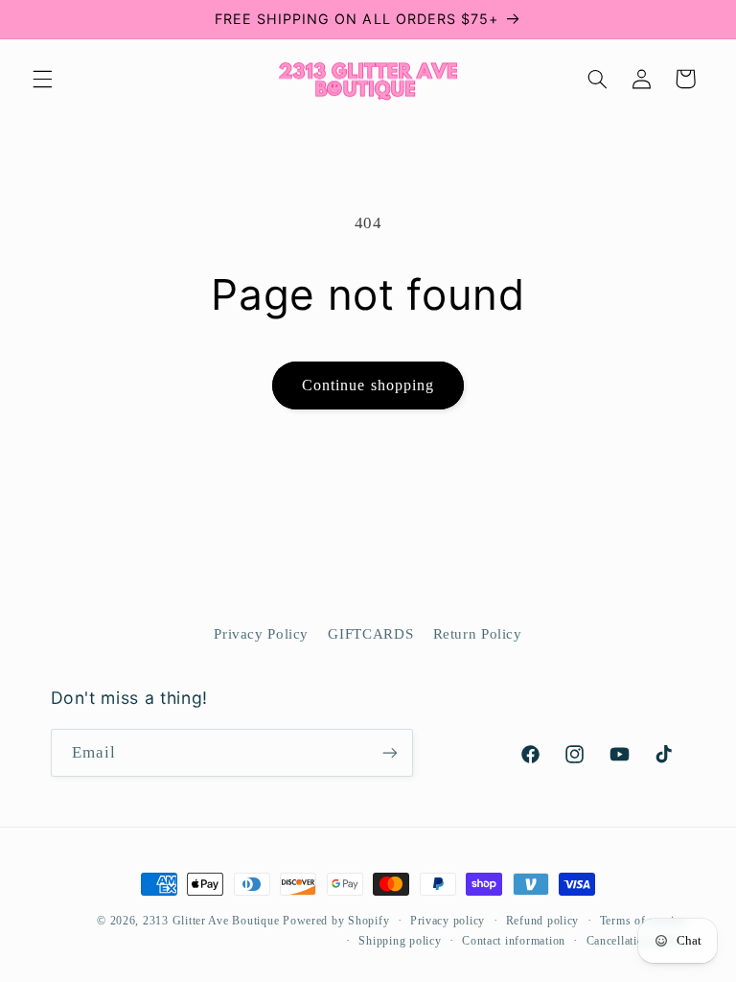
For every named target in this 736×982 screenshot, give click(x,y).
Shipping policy (399, 941)
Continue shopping (368, 385)
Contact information (513, 941)
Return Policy (477, 634)
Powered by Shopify (336, 920)
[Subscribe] (389, 752)
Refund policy (543, 920)
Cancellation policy (636, 941)
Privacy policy (447, 920)
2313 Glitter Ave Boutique (211, 920)
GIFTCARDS (370, 634)
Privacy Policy (261, 634)
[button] (42, 79)
